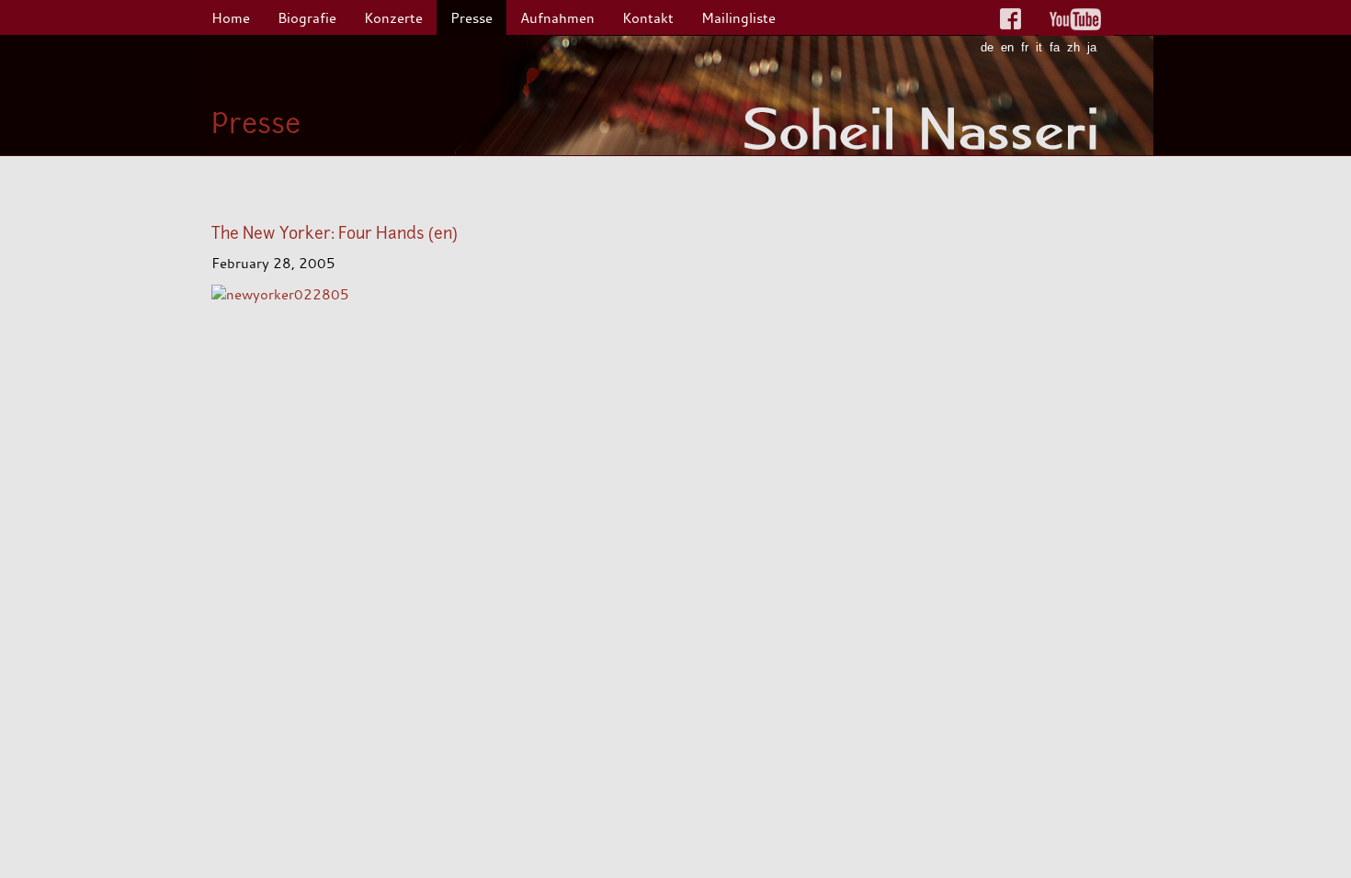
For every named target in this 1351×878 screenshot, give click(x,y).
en (1007, 47)
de (987, 47)
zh (1073, 47)
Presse (471, 17)
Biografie (307, 17)
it (1039, 47)
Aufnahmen (557, 17)
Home (230, 17)
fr (1024, 47)
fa (1055, 47)
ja (1091, 47)
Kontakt (648, 17)
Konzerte (393, 17)
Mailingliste (738, 17)
